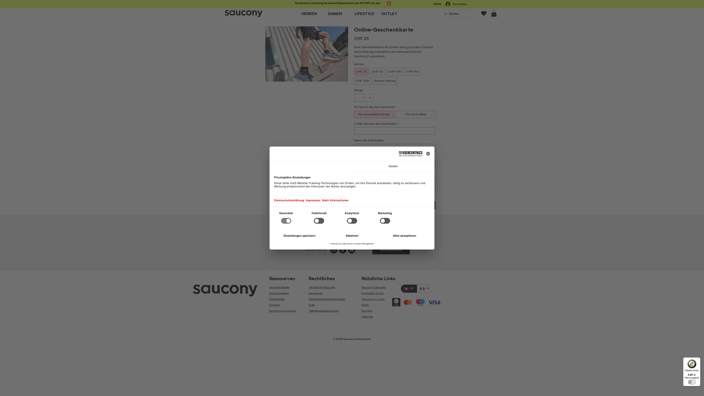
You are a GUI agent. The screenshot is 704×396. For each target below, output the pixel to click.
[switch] (692, 382)
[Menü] (698, 360)
